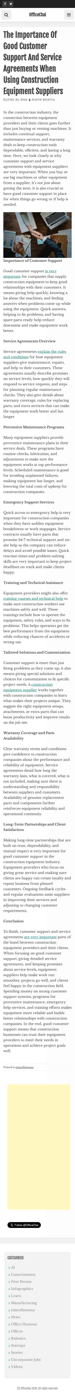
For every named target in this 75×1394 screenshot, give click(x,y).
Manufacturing (24, 1303)
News (15, 1317)
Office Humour (24, 1324)
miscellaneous (25, 1067)
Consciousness (23, 1274)
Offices (17, 1331)
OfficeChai (37, 14)
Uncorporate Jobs (26, 1359)
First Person (21, 1281)
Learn (16, 1296)
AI (13, 1267)
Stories (16, 1352)
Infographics (22, 1289)
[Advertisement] (39, 1147)
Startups (18, 1345)
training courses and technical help (33, 598)
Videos (16, 1367)
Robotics (18, 1338)
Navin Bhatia (43, 99)
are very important (40, 937)
